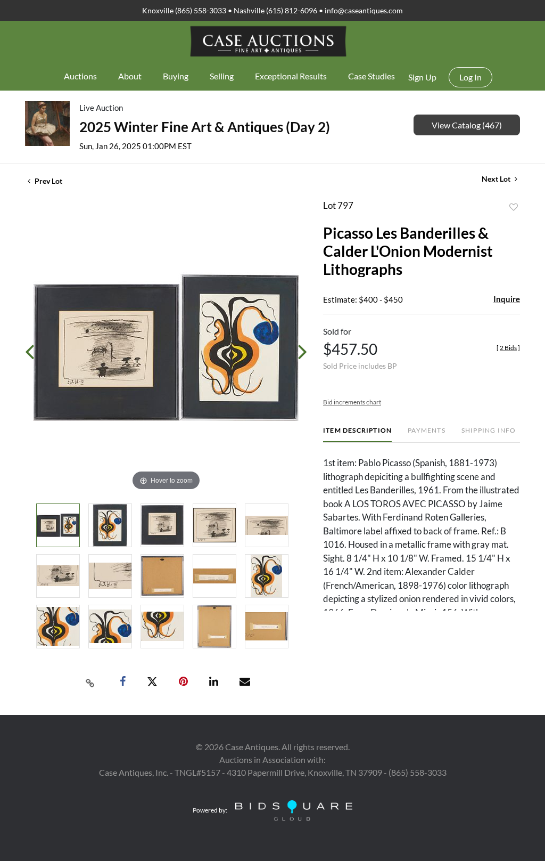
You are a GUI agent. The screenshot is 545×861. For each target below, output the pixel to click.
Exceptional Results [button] (291, 76)
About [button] (130, 76)
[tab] (357, 434)
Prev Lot (47, 180)
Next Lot (497, 178)
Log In (470, 77)
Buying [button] (175, 76)
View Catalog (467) (467, 125)
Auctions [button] (80, 76)
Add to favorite (513, 207)
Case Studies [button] (371, 76)
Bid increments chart (352, 402)
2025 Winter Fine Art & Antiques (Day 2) (204, 126)
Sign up (422, 77)
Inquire (506, 299)
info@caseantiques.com (364, 10)
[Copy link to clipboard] (90, 682)
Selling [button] (222, 76)
